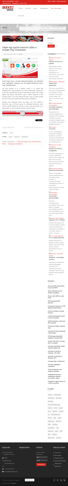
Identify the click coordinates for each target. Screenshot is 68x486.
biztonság (58, 398)
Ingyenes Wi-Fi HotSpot (57, 220)
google (10, 136)
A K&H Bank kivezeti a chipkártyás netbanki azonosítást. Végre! (54, 376)
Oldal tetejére (29, 480)
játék (54, 418)
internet (61, 411)
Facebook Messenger (54, 404)
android (50, 394)
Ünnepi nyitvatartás (61, 1)
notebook (54, 424)
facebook (50, 401)
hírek (49, 411)
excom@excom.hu (6, 3)
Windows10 (51, 437)
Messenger (51, 421)
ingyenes (54, 411)
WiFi (49, 434)
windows (54, 434)
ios (49, 414)
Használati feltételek (60, 461)
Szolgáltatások (44, 8)
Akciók (53, 1)
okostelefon (51, 428)
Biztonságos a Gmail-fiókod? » (15, 143)
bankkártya (51, 398)
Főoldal (20, 8)
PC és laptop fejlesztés (56, 238)
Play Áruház (16, 136)
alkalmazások (25, 136)
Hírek (11, 132)
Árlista (49, 1)
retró (57, 428)
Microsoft (58, 421)
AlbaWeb (13, 483)
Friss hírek (57, 452)
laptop (59, 418)
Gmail (55, 408)
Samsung (50, 431)
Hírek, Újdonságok (56, 8)
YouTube (58, 437)
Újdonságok (58, 455)
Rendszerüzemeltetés (56, 170)
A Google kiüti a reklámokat (56, 361)
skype (56, 431)
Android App (57, 394)
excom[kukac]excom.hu (11, 471)
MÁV (49, 424)
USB (61, 431)
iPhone (50, 418)
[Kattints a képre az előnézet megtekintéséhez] (20, 68)
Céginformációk (59, 458)
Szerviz (35, 8)
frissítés (50, 408)
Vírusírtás (52, 129)
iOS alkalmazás (55, 414)
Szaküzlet (28, 8)
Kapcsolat (21, 15)
